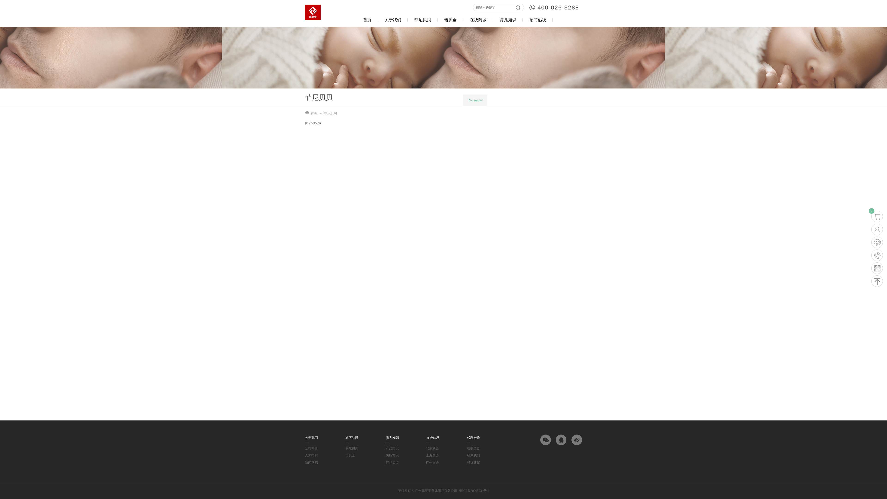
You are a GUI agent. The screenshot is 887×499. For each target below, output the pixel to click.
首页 (314, 113)
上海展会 (432, 455)
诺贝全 (350, 455)
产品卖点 (392, 462)
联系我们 (473, 455)
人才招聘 (311, 455)
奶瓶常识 (392, 455)
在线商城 (478, 20)
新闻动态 (311, 462)
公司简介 (311, 448)
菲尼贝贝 (330, 113)
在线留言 (473, 448)
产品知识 (392, 448)
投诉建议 (473, 462)
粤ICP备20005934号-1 (474, 491)
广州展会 (432, 462)
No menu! (475, 100)
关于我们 (393, 20)
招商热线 (537, 20)
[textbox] (492, 7)
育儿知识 (508, 20)
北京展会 (432, 448)
